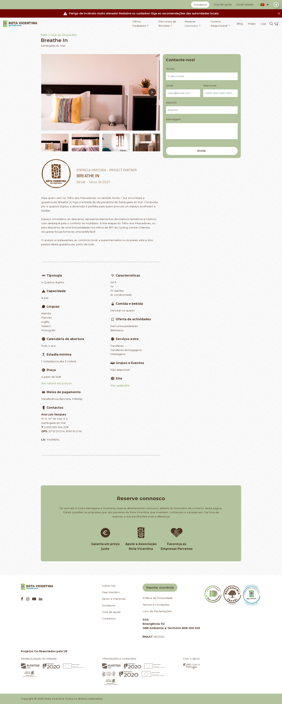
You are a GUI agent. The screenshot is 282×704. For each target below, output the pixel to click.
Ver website (120, 385)
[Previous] (49, 92)
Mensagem (173, 119)
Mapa (251, 23)
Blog (240, 23)
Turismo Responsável (219, 23)
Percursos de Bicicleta (167, 23)
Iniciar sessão (245, 4)
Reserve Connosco (191, 23)
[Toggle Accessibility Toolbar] (276, 4)
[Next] (152, 92)
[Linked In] (40, 599)
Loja (263, 23)
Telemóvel (209, 85)
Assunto (171, 102)
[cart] (276, 23)
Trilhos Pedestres (139, 23)
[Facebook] (22, 599)
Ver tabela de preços (56, 383)
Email (169, 85)
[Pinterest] (34, 599)
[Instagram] (27, 599)
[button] (264, 4)
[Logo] (20, 23)
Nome (170, 68)
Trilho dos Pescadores (81, 197)
